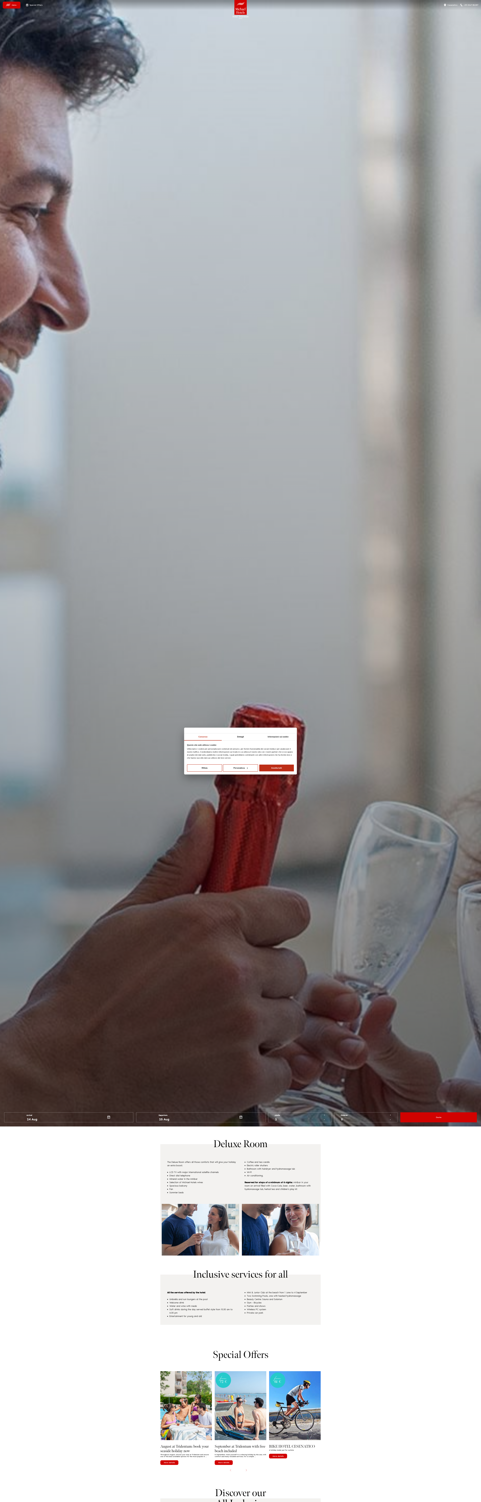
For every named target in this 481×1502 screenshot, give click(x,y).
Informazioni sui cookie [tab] (278, 737)
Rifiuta (204, 768)
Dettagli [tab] (240, 737)
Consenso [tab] (202, 737)
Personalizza (239, 768)
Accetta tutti (276, 768)
